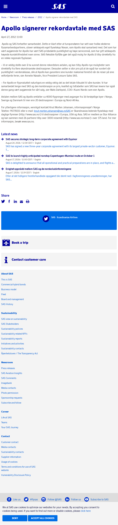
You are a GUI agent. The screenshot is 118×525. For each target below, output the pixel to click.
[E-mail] (21, 202)
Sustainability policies (12, 328)
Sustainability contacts (12, 348)
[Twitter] (3, 202)
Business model (8, 289)
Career (5, 411)
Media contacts (8, 387)
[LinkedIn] (15, 202)
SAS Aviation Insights (11, 373)
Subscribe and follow (11, 402)
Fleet (3, 294)
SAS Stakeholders (10, 323)
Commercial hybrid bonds (13, 284)
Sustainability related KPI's (14, 333)
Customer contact (9, 442)
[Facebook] (9, 202)
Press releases (28, 17)
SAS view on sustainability (14, 318)
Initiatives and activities (12, 343)
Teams (4, 422)
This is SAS (6, 279)
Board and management (12, 299)
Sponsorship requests (11, 397)
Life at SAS (6, 417)
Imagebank (6, 383)
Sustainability (9, 313)
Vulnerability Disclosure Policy (16, 475)
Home (3, 17)
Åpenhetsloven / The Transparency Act (19, 353)
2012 (40, 17)
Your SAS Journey (9, 427)
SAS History (7, 304)
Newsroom (14, 17)
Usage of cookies (9, 461)
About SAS (7, 273)
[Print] (28, 202)
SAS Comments (8, 378)
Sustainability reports (11, 338)
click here (86, 510)
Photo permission (9, 392)
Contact (5, 436)
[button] (5, 6)
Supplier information (11, 456)
